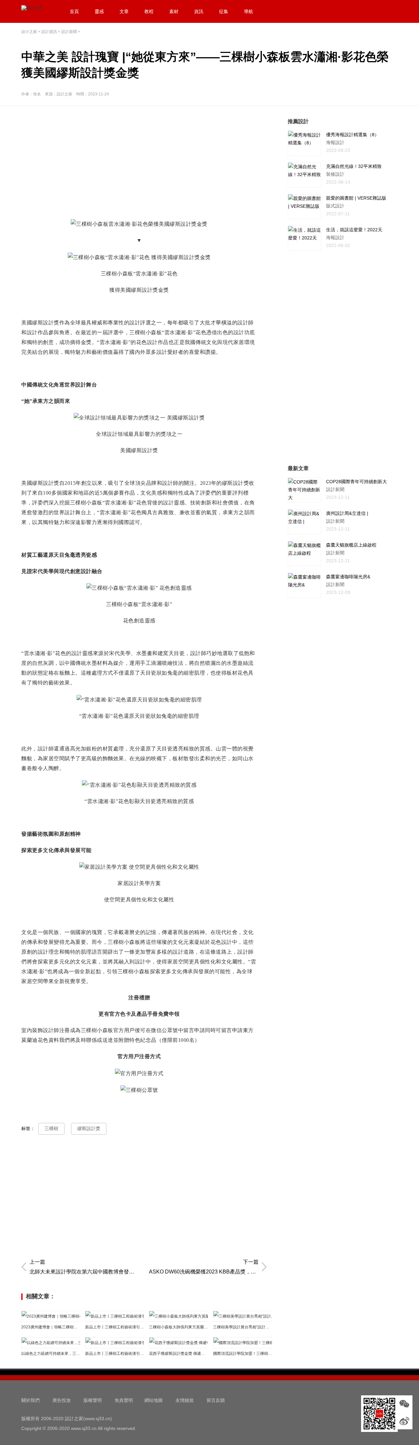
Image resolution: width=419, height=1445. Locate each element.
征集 (223, 11)
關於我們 (30, 1400)
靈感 (99, 11)
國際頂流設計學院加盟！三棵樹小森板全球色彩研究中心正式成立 (242, 1353)
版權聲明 (92, 1400)
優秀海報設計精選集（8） (352, 134)
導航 (248, 11)
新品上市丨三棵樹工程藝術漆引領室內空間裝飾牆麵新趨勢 (114, 1327)
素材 (173, 11)
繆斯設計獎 (88, 1128)
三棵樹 (51, 1128)
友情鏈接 (184, 1400)
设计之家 (29, 31)
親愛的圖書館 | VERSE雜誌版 (356, 198)
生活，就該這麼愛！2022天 (354, 229)
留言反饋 (216, 1400)
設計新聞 (69, 31)
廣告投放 (61, 1400)
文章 (124, 11)
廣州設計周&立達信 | (347, 513)
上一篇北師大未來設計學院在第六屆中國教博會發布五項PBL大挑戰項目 (84, 1266)
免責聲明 (124, 1400)
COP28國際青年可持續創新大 (356, 481)
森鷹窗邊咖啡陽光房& (348, 576)
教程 (149, 11)
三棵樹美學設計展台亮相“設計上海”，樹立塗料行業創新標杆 (242, 1327)
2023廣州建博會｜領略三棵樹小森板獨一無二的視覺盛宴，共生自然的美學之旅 (50, 1327)
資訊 (198, 11)
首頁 (74, 11)
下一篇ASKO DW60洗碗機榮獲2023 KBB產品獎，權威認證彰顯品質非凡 (204, 1266)
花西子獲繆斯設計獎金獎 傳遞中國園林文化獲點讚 (178, 1353)
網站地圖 (153, 1400)
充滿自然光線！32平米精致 (354, 166)
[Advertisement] (145, 163)
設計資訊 (49, 31)
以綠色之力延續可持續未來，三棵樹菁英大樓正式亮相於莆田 (50, 1353)
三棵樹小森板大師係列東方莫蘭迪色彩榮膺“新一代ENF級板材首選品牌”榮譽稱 (178, 1327)
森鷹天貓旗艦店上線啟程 (351, 545)
